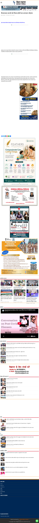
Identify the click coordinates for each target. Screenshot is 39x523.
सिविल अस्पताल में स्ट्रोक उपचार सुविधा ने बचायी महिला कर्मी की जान (6, 298)
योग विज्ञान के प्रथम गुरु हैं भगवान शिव (12, 378)
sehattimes (3, 15)
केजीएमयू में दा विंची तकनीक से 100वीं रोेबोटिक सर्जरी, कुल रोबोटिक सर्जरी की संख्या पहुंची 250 (20, 343)
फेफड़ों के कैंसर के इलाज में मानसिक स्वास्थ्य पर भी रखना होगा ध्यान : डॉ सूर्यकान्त (18, 423)
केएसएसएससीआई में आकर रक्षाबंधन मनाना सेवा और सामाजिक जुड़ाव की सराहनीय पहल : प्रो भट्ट (20, 347)
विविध (1, 493)
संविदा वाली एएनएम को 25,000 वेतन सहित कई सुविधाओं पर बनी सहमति (16, 467)
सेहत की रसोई (2, 491)
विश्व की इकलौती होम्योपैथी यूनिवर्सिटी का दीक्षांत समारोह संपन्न (15, 441)
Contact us (2, 487)
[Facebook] (18, 520)
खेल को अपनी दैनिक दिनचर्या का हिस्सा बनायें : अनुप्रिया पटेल (32, 288)
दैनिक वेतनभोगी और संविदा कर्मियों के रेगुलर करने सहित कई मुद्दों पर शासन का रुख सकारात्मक (19, 457)
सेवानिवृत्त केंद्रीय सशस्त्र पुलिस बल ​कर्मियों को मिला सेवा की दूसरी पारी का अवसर (17, 462)
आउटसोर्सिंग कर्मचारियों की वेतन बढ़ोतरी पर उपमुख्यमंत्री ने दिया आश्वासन (16, 452)
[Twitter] (19, 520)
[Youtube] (20, 520)
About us (2, 485)
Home (1, 484)
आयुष (1, 488)
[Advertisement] (17, 19)
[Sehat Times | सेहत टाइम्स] (19, 2)
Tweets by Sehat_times (4, 516)
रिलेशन (1, 490)
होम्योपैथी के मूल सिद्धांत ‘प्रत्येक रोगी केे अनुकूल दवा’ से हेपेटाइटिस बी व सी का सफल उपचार (20, 427)
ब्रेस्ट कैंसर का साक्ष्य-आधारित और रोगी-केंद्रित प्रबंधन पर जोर (15, 395)
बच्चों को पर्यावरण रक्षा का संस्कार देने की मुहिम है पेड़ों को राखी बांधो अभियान (19, 298)
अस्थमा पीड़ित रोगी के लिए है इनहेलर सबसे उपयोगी (13, 391)
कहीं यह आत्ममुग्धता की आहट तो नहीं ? (12, 387)
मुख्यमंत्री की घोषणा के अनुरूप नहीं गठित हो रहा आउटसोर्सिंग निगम (15, 472)
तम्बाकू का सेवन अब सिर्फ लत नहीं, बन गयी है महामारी (14, 383)
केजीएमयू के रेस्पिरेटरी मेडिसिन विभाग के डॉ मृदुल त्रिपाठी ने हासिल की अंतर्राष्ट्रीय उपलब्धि (32, 300)
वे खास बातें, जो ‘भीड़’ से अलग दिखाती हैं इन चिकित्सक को (15, 444)
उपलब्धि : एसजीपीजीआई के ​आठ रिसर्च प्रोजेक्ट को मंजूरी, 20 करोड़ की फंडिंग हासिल (18, 419)
